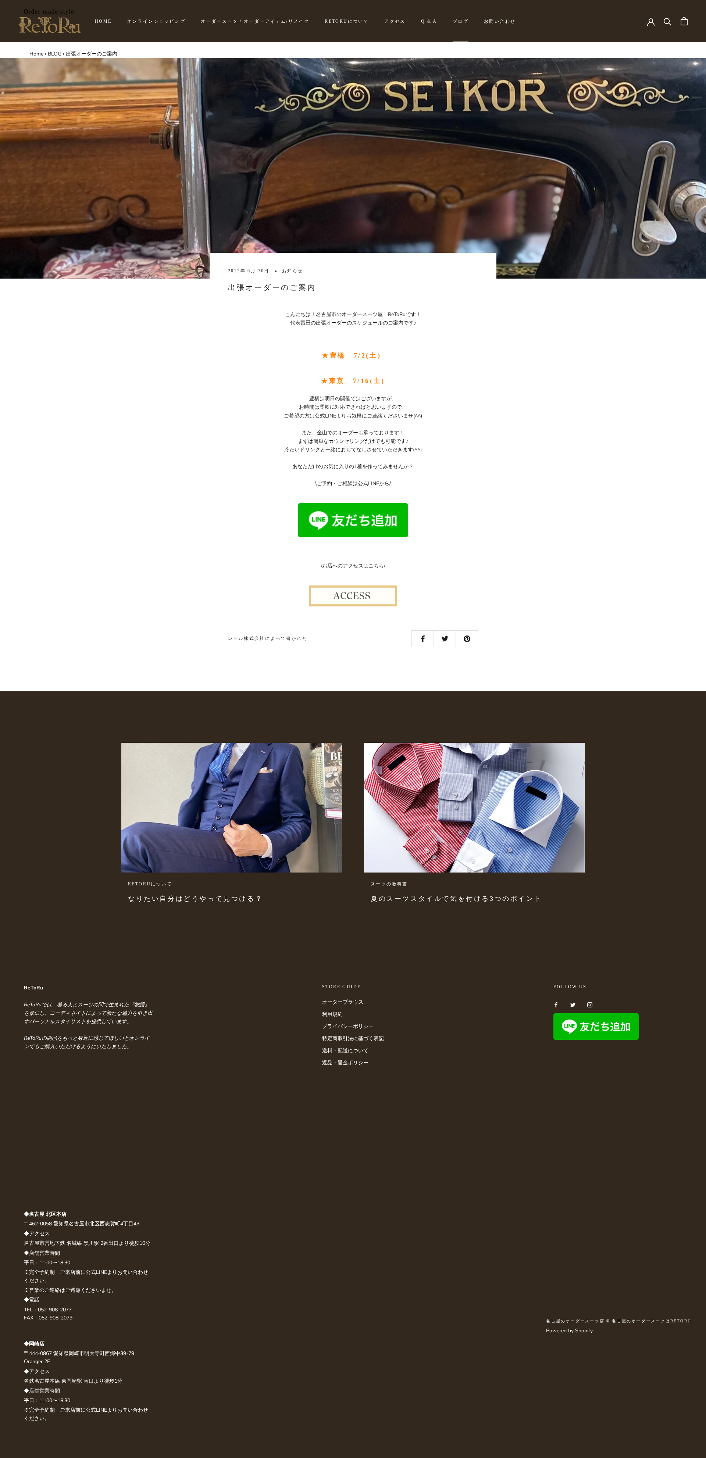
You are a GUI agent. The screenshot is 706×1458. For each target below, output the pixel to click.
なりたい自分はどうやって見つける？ (195, 898)
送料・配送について (345, 1050)
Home (36, 53)
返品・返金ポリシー (345, 1062)
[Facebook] (556, 1004)
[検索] (667, 21)
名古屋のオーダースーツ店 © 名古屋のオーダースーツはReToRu (618, 1321)
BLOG (54, 53)
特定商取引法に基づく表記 (353, 1038)
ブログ (460, 21)
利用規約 (332, 1014)
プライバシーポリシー (348, 1026)
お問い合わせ (500, 21)
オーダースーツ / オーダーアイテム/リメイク (255, 21)
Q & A (429, 21)
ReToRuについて (347, 21)
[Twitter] (572, 1004)
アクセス (395, 21)
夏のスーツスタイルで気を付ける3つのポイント (456, 898)
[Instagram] (589, 1004)
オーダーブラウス (342, 1002)
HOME (103, 21)
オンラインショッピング (156, 21)
